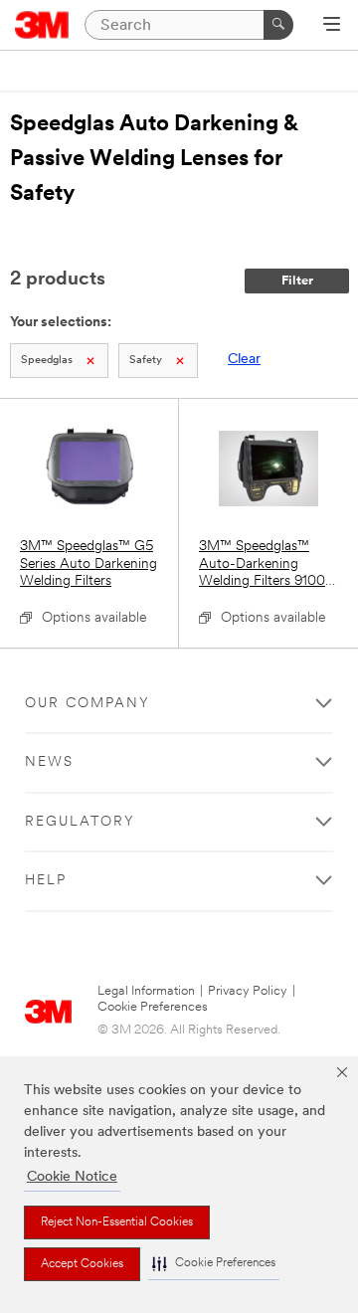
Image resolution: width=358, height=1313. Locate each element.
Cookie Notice (72, 1177)
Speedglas (47, 360)
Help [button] (46, 880)
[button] (213, 1263)
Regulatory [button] (80, 822)
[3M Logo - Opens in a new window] (42, 25)
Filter (297, 281)
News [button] (49, 762)
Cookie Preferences (152, 1007)
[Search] (278, 25)
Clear (244, 359)
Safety (145, 360)
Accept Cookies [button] (82, 1264)
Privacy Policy (247, 991)
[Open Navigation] (331, 26)
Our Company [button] (87, 703)
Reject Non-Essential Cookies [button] (117, 1222)
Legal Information (146, 991)
